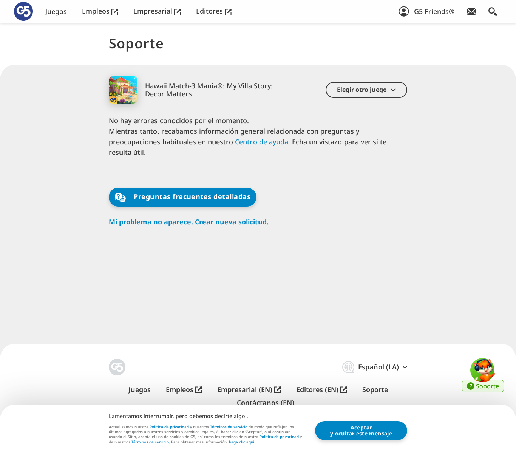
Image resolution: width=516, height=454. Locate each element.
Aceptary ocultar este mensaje (361, 430)
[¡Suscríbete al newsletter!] (471, 11)
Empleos (96, 11)
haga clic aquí (241, 442)
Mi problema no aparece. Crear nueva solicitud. (189, 222)
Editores (210, 11)
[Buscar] (492, 11)
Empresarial (153, 11)
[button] (366, 90)
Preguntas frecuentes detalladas (191, 196)
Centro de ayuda (261, 141)
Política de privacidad (169, 426)
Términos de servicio (228, 426)
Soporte (375, 389)
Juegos (56, 11)
